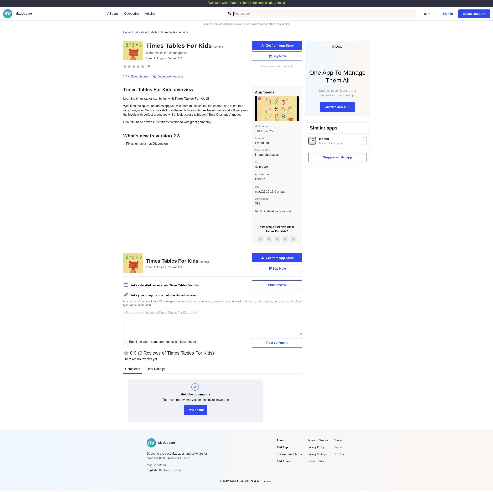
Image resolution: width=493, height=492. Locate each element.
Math (154, 32)
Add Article (284, 461)
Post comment (277, 343)
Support (338, 447)
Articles (150, 14)
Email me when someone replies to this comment (162, 341)
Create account (474, 14)
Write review (277, 285)
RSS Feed (340, 454)
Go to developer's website (275, 211)
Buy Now (279, 56)
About (281, 440)
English (152, 470)
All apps (112, 14)
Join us (280, 3)
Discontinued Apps (289, 454)
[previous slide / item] (257, 108)
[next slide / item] (296, 108)
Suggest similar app (337, 157)
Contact (338, 440)
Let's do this (196, 410)
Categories (131, 14)
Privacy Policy (316, 447)
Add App (282, 447)
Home (127, 32)
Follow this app (138, 76)
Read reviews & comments (277, 66)
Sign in (448, 14)
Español (176, 470)
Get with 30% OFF (337, 107)
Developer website (170, 76)
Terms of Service (318, 440)
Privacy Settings (317, 454)
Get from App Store (280, 46)
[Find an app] (229, 13)
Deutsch (164, 470)
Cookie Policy (316, 461)
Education (141, 32)
